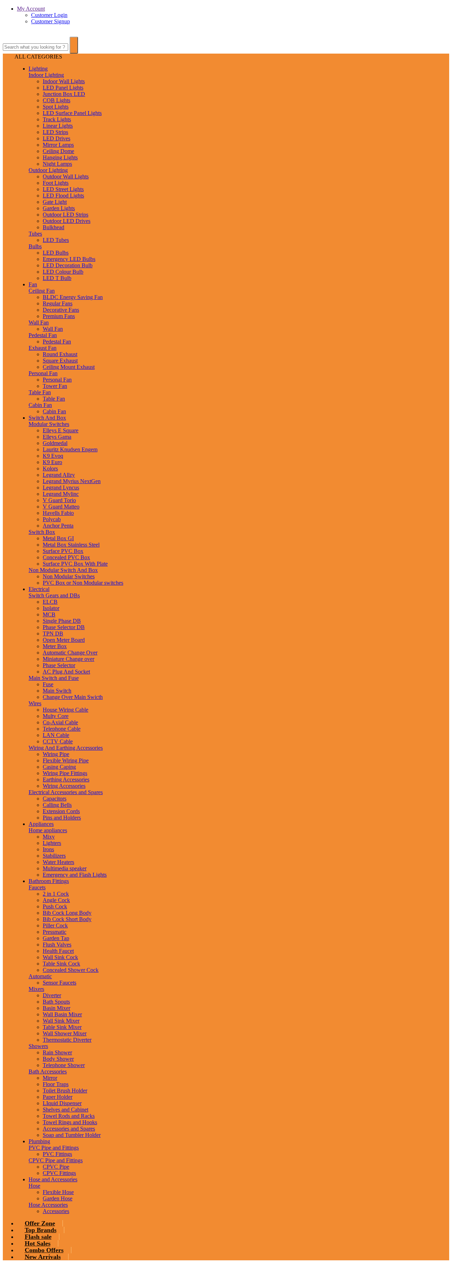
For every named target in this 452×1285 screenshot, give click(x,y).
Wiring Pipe (56, 754)
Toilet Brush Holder (65, 1091)
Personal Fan (43, 373)
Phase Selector (59, 665)
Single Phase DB (62, 621)
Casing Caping (59, 767)
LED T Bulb (57, 278)
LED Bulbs (56, 253)
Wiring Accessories (64, 786)
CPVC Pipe (56, 1167)
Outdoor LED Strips (65, 215)
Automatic (40, 976)
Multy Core (56, 716)
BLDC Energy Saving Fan (73, 297)
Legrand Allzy (59, 475)
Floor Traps (56, 1084)
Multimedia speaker (65, 868)
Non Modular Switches (69, 576)
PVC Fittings (57, 1154)
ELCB (50, 602)
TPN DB (53, 634)
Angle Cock (56, 900)
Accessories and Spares (69, 1129)
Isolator (51, 608)
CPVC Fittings (59, 1173)
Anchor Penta (58, 526)
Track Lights (57, 119)
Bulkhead (53, 227)
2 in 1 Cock (56, 894)
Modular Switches (49, 424)
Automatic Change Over (70, 653)
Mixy (49, 837)
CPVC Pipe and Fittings (56, 1160)
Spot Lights (56, 107)
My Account (31, 9)
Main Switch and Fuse (54, 678)
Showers (38, 1046)
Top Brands (40, 1230)
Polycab (52, 519)
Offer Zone (40, 1223)
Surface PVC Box (63, 551)
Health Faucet (58, 951)
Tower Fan (55, 386)
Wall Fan (39, 322)
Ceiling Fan (42, 291)
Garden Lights (59, 208)
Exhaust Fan (42, 348)
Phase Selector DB (64, 627)
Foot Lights (56, 183)
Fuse (48, 684)
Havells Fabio (58, 513)
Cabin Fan (40, 405)
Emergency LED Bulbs (69, 259)
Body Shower (58, 1059)
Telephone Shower (64, 1065)
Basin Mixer (56, 1008)
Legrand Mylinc (61, 494)
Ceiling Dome (58, 151)
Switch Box (42, 532)
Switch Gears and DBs (54, 595)
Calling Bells (57, 805)
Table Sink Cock (61, 964)
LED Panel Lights (63, 88)
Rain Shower (57, 1052)
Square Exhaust (60, 361)
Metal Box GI (58, 538)
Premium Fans (59, 316)
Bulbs (35, 246)
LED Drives (56, 138)
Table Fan (40, 392)
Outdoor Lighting (48, 170)
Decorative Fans (61, 310)
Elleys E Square (60, 430)
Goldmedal (55, 443)
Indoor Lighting (46, 75)
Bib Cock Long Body (67, 913)
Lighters (52, 843)
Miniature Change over (68, 659)
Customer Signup (50, 21)
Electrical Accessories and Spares (66, 792)
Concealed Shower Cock (71, 970)
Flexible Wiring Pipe (66, 760)
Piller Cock (55, 925)
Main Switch (57, 691)
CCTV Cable (58, 741)
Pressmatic (54, 932)
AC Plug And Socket (66, 672)
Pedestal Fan (43, 335)
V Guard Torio (59, 500)
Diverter (52, 995)
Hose (34, 1186)
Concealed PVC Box (66, 557)
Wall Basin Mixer (62, 1014)
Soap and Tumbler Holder (72, 1135)
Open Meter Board (64, 640)
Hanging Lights (60, 157)
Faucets (37, 887)
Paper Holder (57, 1097)
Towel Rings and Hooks (70, 1122)
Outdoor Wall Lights (66, 176)
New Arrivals (43, 1257)
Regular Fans (57, 303)
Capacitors (54, 799)
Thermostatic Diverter (67, 1040)
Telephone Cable (62, 729)
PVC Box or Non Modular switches (83, 583)
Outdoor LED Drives (66, 221)
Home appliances (48, 830)
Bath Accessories (48, 1071)
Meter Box (55, 646)
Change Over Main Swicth (73, 697)
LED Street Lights (63, 189)
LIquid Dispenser (62, 1103)
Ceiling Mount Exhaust (69, 367)
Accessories (56, 1211)
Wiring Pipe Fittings (65, 773)
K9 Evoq (53, 456)
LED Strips (55, 132)
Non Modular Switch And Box (63, 570)
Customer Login (49, 15)
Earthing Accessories (66, 779)
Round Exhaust (60, 354)
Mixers (36, 989)
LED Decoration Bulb (68, 265)
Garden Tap (56, 938)
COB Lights (56, 100)
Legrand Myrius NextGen (72, 481)
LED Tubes (56, 240)
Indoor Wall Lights (64, 81)
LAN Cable (56, 735)
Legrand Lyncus (61, 488)
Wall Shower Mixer (65, 1033)
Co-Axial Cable (60, 722)
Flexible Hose (58, 1192)
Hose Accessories (48, 1205)
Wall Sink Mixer (61, 1021)
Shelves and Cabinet (65, 1110)
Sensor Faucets (59, 983)
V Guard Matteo (61, 507)
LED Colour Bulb (63, 272)
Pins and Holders (62, 818)
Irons (48, 849)
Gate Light (55, 202)
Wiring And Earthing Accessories (66, 748)
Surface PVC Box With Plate (75, 564)
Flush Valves (57, 945)
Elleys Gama (57, 437)
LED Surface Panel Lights (72, 113)
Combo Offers (44, 1250)
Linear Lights (58, 126)
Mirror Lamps (58, 145)
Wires (35, 703)
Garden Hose (57, 1198)
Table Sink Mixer (62, 1027)
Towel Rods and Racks (69, 1116)
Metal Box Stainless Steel (71, 545)
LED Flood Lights (63, 196)
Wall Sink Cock (60, 957)
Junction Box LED (64, 94)
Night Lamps (57, 164)
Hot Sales (37, 1243)
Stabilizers (54, 856)
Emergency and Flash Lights (75, 875)
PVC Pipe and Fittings (54, 1148)
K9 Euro (52, 462)
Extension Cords (61, 811)
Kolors (50, 468)
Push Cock (55, 906)
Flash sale (38, 1237)
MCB (49, 614)
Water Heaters (58, 862)
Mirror (50, 1078)
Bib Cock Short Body (67, 919)
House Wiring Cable (65, 710)
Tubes (35, 234)
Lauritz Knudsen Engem (70, 449)
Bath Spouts (56, 1002)
